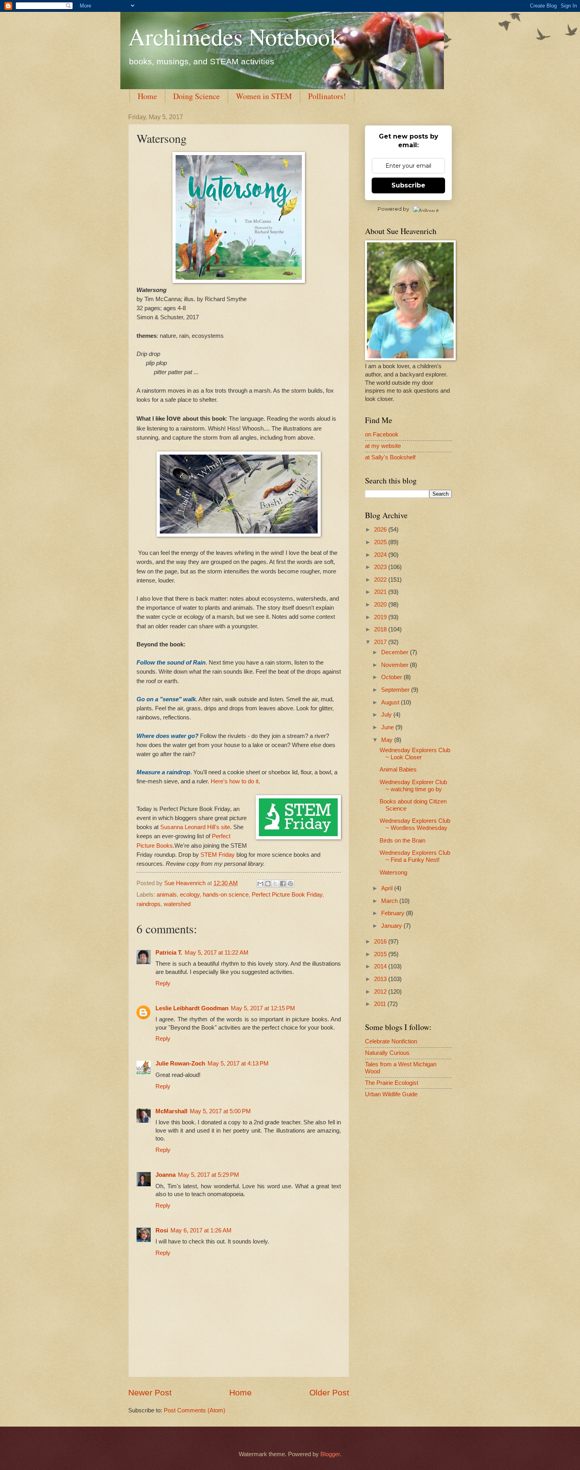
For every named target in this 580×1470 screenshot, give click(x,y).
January (392, 926)
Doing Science (196, 96)
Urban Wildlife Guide (391, 1094)
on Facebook (382, 434)
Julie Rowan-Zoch (180, 1063)
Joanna (165, 1175)
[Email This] (260, 884)
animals (167, 894)
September (396, 690)
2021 (381, 592)
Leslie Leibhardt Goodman (191, 1008)
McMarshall (171, 1111)
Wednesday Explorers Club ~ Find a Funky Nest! (415, 856)
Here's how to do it (234, 781)
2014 (381, 966)
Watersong (393, 872)
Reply (162, 983)
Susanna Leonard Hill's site (195, 827)
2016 (381, 941)
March (390, 901)
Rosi (161, 1230)
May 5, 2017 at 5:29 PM (208, 1175)
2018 (381, 629)
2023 (381, 567)
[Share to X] (275, 884)
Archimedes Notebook (235, 36)
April (387, 888)
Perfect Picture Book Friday (287, 894)
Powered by (393, 209)
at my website (383, 446)
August (391, 702)
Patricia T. (168, 952)
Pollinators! (327, 96)
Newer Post (150, 1392)
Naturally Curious (387, 1053)
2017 (381, 642)
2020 (381, 604)
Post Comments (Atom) (194, 1410)
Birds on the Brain (402, 840)
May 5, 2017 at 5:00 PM (220, 1111)
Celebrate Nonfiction (391, 1041)
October (392, 677)
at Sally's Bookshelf (390, 457)
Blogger (330, 1454)
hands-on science (226, 894)
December (395, 652)
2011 (380, 1004)
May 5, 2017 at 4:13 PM (238, 1063)
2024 (381, 555)
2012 (381, 992)
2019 (381, 617)
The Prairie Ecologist (391, 1083)
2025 (381, 542)
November (395, 665)
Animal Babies (398, 769)
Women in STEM (264, 96)
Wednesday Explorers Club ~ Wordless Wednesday (415, 824)
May (387, 740)
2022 (381, 580)
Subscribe (408, 185)
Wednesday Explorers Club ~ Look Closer (415, 753)
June (388, 727)
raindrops (149, 904)
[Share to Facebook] (283, 884)
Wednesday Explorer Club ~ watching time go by (413, 785)
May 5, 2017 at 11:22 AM (217, 952)
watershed (177, 904)
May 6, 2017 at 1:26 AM (201, 1230)
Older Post (329, 1392)
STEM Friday (217, 854)
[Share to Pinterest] (290, 884)
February (393, 913)
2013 (381, 979)
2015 (381, 954)
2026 (381, 529)
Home (147, 96)
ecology (190, 894)
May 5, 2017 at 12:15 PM (263, 1008)
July (387, 715)
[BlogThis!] (268, 884)
